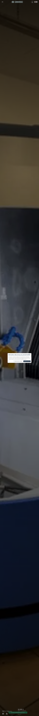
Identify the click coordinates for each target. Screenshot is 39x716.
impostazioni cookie (18, 361)
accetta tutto (27, 361)
